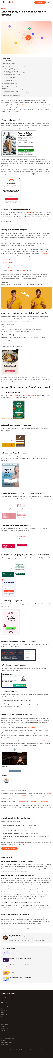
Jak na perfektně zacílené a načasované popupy (20, 977)
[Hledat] (32, 2)
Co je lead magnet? (6, 60)
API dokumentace (5, 1030)
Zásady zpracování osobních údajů (26, 1049)
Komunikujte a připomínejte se (10, 85)
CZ (49, 2)
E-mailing (10, 928)
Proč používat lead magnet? (8, 63)
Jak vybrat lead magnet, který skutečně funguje (12, 65)
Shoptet (3, 1034)
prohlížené (23, 270)
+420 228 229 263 (5, 999)
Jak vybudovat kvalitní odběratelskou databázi (19, 971)
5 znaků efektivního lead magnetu (9, 86)
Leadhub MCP (4, 1044)
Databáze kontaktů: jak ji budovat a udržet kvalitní (20, 951)
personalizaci (30, 107)
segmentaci (21, 107)
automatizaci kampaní (41, 107)
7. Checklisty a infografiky (9, 77)
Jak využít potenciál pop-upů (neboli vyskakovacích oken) (22, 964)
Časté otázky (5, 88)
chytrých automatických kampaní (22, 796)
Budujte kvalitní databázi (9, 848)
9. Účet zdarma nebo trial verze (10, 80)
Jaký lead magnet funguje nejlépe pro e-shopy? (14, 91)
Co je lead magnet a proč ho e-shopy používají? (14, 89)
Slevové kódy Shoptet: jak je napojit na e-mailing (20, 958)
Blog (2, 1016)
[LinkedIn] (4, 1003)
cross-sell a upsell (8, 267)
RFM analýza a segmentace (7, 1038)
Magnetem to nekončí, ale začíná (9, 83)
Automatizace (4, 1024)
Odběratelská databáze (27, 928)
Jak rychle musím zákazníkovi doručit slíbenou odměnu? (16, 94)
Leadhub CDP (4, 1040)
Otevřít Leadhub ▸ (40, 2)
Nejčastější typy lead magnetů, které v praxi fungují (13, 66)
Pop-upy (3, 8)
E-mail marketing (5, 1022)
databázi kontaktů (20, 105)
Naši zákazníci (4, 1010)
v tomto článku (31, 727)
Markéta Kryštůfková (6, 18)
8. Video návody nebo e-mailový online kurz (13, 78)
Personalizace (37, 928)
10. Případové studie (8, 82)
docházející (13, 270)
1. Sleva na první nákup (8, 68)
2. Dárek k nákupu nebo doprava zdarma (12, 69)
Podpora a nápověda (6, 1006)
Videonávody (4, 1014)
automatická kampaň (42, 741)
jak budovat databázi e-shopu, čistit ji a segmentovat (32, 801)
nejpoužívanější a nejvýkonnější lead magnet (23, 395)
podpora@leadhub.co (6, 997)
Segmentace (17, 928)
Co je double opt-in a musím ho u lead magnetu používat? (16, 92)
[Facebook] (2, 1003)
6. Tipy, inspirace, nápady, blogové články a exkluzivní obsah (16, 75)
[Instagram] (7, 1003)
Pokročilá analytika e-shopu (7, 1042)
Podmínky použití (13, 1049)
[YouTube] (9, 1003)
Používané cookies (39, 1049)
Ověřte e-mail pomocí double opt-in (11, 61)
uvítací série (6, 259)
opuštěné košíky (8, 262)
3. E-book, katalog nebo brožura (11, 71)
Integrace (3, 1032)
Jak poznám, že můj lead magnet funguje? (13, 95)
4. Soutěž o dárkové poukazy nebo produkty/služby (15, 72)
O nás (2, 1012)
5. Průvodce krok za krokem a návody (12, 74)
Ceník (2, 1008)
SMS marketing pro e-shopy (7, 1020)
